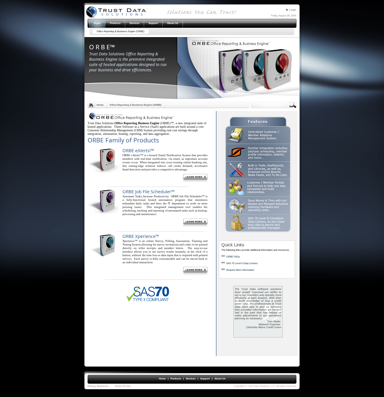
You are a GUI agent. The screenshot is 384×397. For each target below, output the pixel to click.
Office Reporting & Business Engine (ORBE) (136, 105)
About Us (220, 378)
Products (175, 378)
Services (191, 378)
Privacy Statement (98, 386)
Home (100, 105)
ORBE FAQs (232, 256)
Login (292, 9)
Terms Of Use (123, 386)
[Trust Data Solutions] (175, 17)
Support (205, 378)
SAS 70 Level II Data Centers (242, 263)
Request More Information (240, 270)
